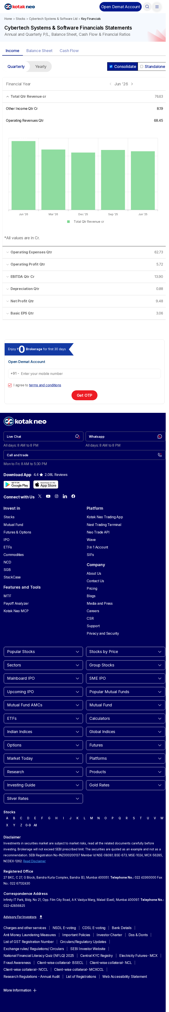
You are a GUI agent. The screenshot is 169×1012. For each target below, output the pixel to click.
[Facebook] (73, 496)
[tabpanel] (84, 193)
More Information (17, 990)
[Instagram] (56, 496)
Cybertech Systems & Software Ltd (53, 19)
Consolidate (125, 66)
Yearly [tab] (40, 66)
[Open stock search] (147, 6)
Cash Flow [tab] (69, 50)
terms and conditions (45, 385)
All (35, 825)
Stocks (20, 19)
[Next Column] (132, 84)
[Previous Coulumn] (110, 84)
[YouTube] (48, 496)
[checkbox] (10, 385)
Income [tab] (12, 50)
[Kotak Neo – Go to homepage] (19, 6)
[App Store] (46, 484)
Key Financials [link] (91, 19)
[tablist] (84, 51)
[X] (40, 496)
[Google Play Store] (17, 484)
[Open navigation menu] (156, 6)
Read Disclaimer (34, 861)
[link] (43, 436)
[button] (120, 7)
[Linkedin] (65, 496)
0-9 (28, 825)
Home (8, 19)
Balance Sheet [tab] (39, 50)
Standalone (155, 66)
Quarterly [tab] (16, 66)
